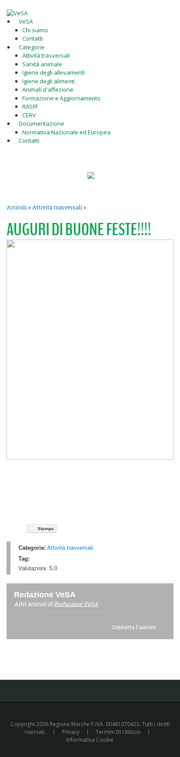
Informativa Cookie (90, 739)
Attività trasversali (57, 207)
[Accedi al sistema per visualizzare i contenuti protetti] (90, 175)
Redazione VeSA (76, 604)
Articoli (17, 207)
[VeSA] (17, 13)
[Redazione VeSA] (86, 594)
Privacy (71, 732)
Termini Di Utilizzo (118, 732)
